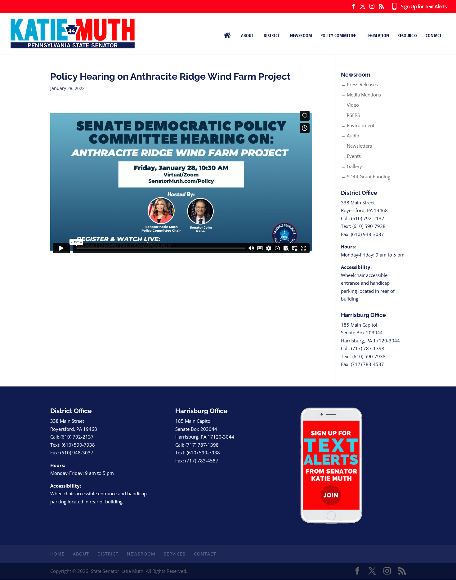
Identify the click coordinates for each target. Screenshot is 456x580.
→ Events (351, 156)
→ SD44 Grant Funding (365, 176)
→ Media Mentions (361, 94)
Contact (433, 35)
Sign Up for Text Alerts (421, 7)
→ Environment (357, 125)
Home (57, 554)
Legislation (377, 35)
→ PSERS (350, 115)
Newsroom (301, 35)
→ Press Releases (359, 84)
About (247, 35)
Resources (407, 35)
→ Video (350, 105)
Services (175, 554)
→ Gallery (351, 166)
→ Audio (350, 135)
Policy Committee (338, 35)
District (271, 35)
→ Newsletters (356, 146)
